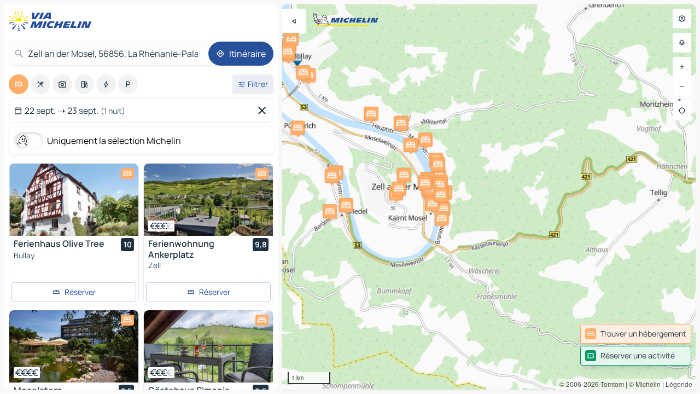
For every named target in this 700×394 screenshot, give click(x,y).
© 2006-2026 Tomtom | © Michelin (610, 384)
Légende (679, 384)
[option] (18, 84)
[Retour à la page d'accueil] (52, 21)
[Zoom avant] (682, 67)
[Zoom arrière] (682, 86)
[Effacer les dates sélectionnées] (264, 111)
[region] (489, 197)
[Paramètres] (682, 43)
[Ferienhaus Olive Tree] (73, 200)
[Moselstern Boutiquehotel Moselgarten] (73, 346)
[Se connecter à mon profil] (682, 18)
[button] (297, 128)
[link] (635, 334)
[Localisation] (682, 110)
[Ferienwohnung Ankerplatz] (208, 200)
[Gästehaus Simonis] (208, 346)
